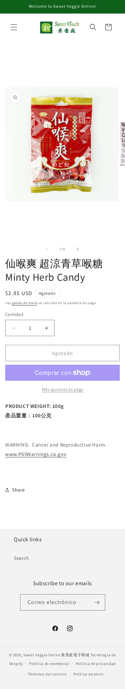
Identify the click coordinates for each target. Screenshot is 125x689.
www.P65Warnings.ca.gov (35, 454)
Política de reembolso (49, 663)
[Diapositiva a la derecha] (77, 249)
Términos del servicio (47, 674)
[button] (14, 27)
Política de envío (88, 674)
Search (21, 558)
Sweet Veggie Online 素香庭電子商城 (56, 654)
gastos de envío (25, 303)
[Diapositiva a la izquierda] (47, 249)
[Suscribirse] (97, 602)
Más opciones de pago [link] (62, 389)
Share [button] (18, 490)
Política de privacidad (96, 663)
